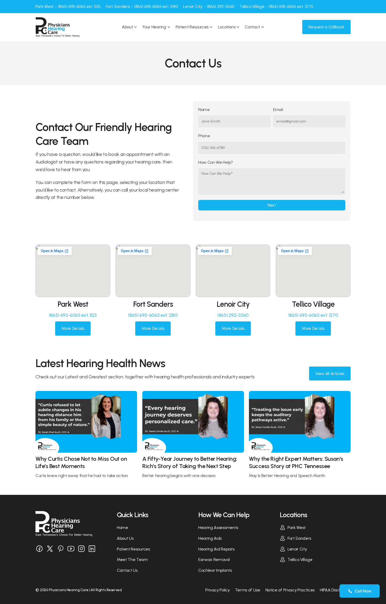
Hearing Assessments (218, 527)
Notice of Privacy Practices (290, 589)
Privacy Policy (217, 589)
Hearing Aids (210, 538)
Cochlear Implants (215, 570)
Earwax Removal (214, 559)
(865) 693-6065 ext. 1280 (153, 315)
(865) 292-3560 (233, 315)
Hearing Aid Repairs (216, 549)
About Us (125, 538)
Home (122, 527)
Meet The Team (132, 559)
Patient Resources (133, 549)
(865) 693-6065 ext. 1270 (313, 315)
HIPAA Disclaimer (335, 589)
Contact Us (127, 570)
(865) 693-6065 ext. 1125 (73, 315)
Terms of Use (247, 589)
